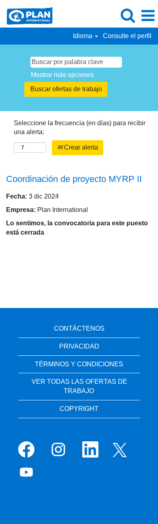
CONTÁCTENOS (79, 328)
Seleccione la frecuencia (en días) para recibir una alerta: (79, 128)
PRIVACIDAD (79, 346)
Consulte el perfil (127, 35)
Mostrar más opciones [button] (62, 74)
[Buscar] (127, 15)
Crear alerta (80, 147)
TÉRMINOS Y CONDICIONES (79, 364)
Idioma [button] (83, 35)
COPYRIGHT (79, 408)
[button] (148, 16)
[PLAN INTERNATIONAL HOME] (26, 15)
